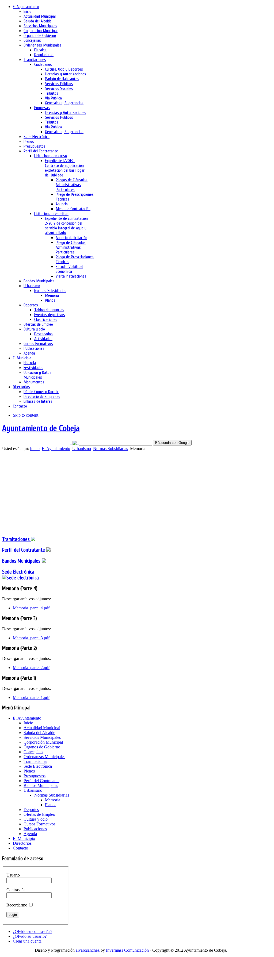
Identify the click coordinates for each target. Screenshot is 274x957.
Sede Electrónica (18, 572)
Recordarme (16, 905)
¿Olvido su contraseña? (32, 931)
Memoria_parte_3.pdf (31, 638)
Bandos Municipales (22, 561)
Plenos (29, 771)
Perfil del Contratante (41, 780)
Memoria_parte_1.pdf (31, 697)
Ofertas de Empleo (39, 814)
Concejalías (33, 752)
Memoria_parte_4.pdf (31, 608)
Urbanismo (81, 448)
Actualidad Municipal (42, 727)
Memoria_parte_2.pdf (31, 667)
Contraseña (15, 889)
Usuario (13, 875)
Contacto (20, 848)
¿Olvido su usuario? (30, 936)
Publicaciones (35, 829)
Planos (50, 804)
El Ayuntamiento (56, 448)
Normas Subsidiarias (110, 448)
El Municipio (24, 838)
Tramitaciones (16, 539)
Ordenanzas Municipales (44, 756)
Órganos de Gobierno (42, 747)
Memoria (52, 800)
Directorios (22, 843)
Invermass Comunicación (128, 950)
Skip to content (25, 415)
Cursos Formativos (39, 824)
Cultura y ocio (36, 819)
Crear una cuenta (27, 941)
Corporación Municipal (43, 742)
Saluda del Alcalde (39, 732)
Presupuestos (34, 776)
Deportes (31, 809)
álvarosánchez (88, 950)
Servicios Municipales (42, 737)
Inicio (35, 448)
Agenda (30, 833)
